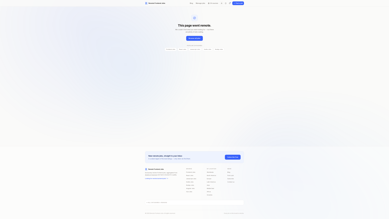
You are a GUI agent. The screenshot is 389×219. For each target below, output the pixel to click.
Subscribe (230, 178)
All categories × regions (157, 202)
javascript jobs (191, 178)
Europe (209, 178)
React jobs (182, 49)
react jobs (189, 175)
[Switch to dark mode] (221, 3)
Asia (208, 185)
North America (211, 175)
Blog (191, 3)
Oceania (209, 195)
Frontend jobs (170, 49)
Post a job (230, 175)
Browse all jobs (194, 38)
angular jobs (190, 188)
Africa (209, 191)
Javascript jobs (195, 49)
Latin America (211, 182)
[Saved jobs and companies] (225, 3)
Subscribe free (232, 157)
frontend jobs (190, 172)
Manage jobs (200, 3)
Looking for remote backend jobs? (155, 178)
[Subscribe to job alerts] (229, 3)
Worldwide (210, 172)
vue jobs (189, 191)
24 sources (214, 3)
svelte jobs (189, 182)
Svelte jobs (207, 49)
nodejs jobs (190, 185)
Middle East (210, 188)
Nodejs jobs (219, 49)
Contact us (230, 182)
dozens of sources (151, 175)
